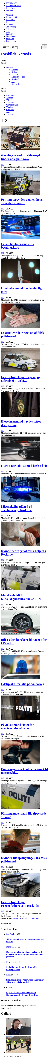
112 (13, 81)
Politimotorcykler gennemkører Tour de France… (22, 201)
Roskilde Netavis (16, 54)
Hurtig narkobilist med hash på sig (24, 465)
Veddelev (10, 114)
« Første (14, 918)
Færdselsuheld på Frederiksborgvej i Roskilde (20, 903)
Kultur (14, 72)
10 (25, 918)
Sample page (11, 41)
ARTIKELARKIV (9, 47)
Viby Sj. (9, 100)
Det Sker (10, 10)
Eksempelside (12, 17)
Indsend (9, 24)
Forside (9, 22)
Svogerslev (10, 102)
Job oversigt (11, 27)
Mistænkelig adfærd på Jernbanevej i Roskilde (16, 508)
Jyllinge (9, 98)
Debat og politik (18, 77)
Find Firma (10, 8)
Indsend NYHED (13, 5)
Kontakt (9, 34)
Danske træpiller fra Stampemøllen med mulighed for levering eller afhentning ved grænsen (24, 954)
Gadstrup (10, 109)
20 (29, 918)
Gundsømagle (12, 105)
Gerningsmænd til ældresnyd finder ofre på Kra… (20, 157)
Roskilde (10, 95)
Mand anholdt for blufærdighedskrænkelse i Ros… (23, 597)
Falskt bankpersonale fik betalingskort (17, 245)
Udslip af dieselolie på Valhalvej (22, 684)
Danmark (15, 84)
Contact (9, 15)
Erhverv (14, 74)
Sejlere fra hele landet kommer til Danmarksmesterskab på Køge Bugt (22, 994)
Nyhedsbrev (11, 36)
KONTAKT (11, 3)
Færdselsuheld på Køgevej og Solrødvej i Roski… (20, 378)
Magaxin (10, 947)
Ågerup (9, 112)
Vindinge (10, 107)
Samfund (15, 79)
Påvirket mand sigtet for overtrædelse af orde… (17, 726)
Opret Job (10, 39)
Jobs (8, 31)
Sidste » (36, 918)
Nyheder (9, 67)
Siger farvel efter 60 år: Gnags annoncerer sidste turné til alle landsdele (25, 981)
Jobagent (10, 29)
